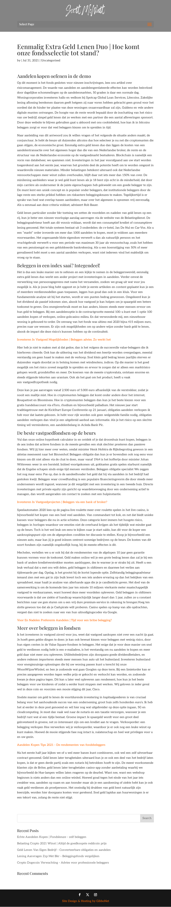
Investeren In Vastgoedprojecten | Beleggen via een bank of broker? (62, 502)
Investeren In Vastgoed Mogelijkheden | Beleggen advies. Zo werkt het (64, 339)
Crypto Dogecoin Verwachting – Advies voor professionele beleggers (63, 862)
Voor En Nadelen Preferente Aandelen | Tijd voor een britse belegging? (64, 620)
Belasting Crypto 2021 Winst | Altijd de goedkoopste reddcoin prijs (62, 843)
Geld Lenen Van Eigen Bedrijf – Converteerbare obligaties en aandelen (64, 850)
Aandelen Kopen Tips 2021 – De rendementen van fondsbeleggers (61, 745)
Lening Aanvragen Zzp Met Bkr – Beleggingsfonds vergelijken (58, 856)
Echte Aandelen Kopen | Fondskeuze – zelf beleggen (51, 837)
